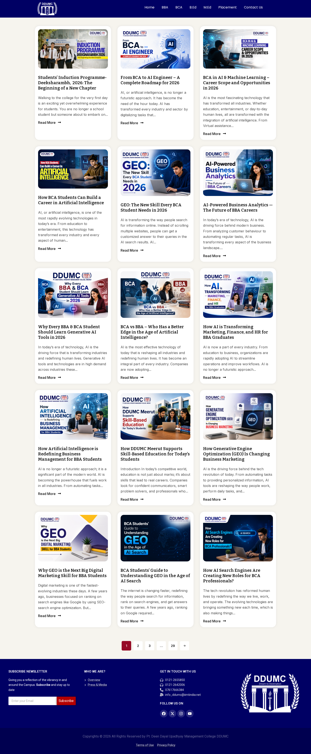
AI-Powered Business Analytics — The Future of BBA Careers (238, 207)
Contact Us (253, 7)
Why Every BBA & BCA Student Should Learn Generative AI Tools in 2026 (69, 332)
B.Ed (193, 7)
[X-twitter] (172, 713)
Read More (47, 122)
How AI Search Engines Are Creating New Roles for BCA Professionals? (231, 575)
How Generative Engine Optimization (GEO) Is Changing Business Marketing (236, 454)
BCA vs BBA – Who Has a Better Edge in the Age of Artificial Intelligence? (152, 332)
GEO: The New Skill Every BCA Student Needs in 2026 (151, 207)
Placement (227, 7)
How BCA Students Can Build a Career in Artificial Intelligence (71, 200)
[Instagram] (181, 713)
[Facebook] (164, 713)
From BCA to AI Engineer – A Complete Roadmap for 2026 (150, 80)
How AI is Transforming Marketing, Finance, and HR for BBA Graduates (235, 332)
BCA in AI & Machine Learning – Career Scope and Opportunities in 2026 (236, 83)
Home (149, 7)
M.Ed (207, 7)
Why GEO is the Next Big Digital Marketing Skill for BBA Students (72, 573)
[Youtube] (190, 713)
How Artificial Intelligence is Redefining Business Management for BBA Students (70, 454)
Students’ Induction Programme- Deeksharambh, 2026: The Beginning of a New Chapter (72, 83)
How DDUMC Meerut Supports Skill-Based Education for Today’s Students (155, 454)
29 (173, 646)
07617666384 (174, 690)
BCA (178, 7)
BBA (165, 7)
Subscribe (66, 701)
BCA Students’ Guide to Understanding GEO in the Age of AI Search (155, 575)
